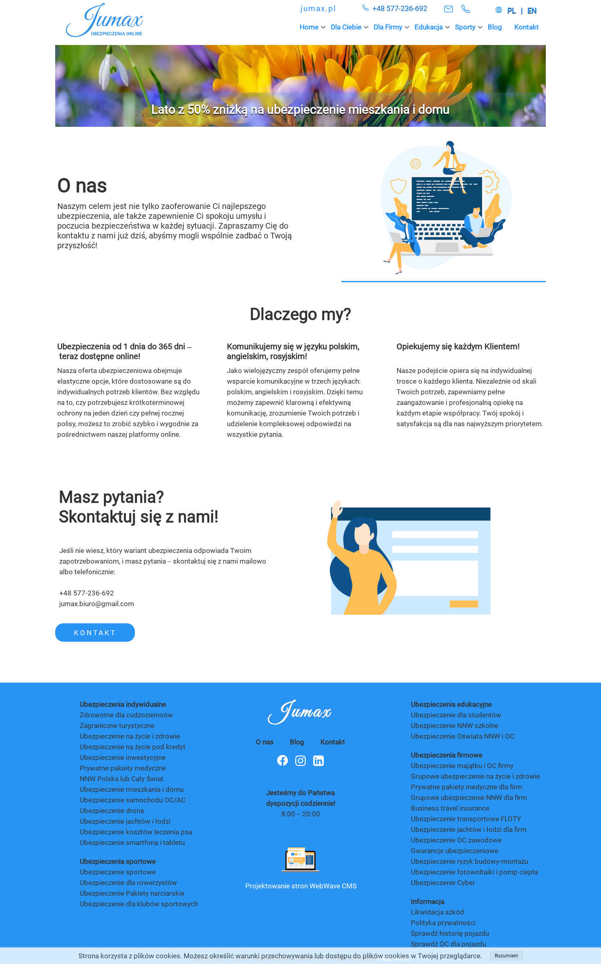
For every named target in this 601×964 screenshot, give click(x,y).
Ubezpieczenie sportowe (118, 872)
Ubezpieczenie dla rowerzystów (128, 883)
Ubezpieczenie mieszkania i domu (132, 789)
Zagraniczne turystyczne (117, 725)
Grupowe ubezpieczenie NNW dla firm (469, 797)
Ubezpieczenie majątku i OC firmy (462, 766)
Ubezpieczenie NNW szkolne (454, 725)
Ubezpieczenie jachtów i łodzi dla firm (469, 829)
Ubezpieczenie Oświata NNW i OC (462, 736)
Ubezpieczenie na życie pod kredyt (133, 747)
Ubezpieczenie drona (112, 811)
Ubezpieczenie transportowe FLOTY (466, 819)
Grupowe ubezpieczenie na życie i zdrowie (475, 776)
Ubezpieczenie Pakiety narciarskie (132, 893)
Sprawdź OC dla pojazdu (448, 944)
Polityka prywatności (443, 923)
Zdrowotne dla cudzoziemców (126, 715)
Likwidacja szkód (438, 912)
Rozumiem (506, 956)
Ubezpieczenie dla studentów (456, 715)
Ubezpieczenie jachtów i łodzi (125, 821)
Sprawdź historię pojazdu (450, 933)
